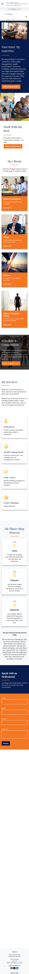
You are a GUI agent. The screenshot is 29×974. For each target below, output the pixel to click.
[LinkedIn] (17, 968)
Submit (5, 743)
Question (5, 729)
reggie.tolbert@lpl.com (14, 965)
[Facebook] (11, 968)
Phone (4, 719)
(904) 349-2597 (17, 956)
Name (4, 698)
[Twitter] (14, 968)
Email (3, 708)
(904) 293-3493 (16, 955)
